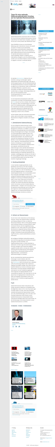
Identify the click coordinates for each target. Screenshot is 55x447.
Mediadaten (28, 430)
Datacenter (15, 305)
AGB (12, 433)
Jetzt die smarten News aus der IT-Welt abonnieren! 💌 (17, 201)
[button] (12, 9)
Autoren (27, 437)
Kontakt (13, 430)
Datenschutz (14, 432)
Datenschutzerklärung (15, 209)
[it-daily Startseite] (18, 4)
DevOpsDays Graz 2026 (42, 33)
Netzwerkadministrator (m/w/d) (44, 54)
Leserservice (28, 432)
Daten (21, 305)
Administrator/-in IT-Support (43, 63)
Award (27, 433)
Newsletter (28, 434)
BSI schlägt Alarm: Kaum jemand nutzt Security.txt (48, 119)
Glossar (27, 431)
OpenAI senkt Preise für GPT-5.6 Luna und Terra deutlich (48, 130)
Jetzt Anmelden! (31, 204)
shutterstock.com (46, 441)
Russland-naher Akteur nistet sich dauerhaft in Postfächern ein (48, 135)
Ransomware (16, 262)
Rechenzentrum (20, 78)
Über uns (13, 431)
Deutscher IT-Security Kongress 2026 (45, 42)
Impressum (14, 434)
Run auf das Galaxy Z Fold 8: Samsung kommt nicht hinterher (49, 124)
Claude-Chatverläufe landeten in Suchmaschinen (48, 141)
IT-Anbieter (28, 435)
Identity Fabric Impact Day (43, 37)
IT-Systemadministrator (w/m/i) (44, 50)
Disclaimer (14, 436)
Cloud (14, 102)
